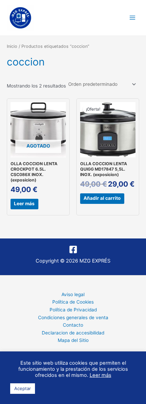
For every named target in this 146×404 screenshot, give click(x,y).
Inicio (12, 46)
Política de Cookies (73, 302)
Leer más (24, 203)
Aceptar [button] (22, 388)
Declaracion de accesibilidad (73, 332)
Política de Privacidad (73, 309)
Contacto (73, 325)
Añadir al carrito (102, 198)
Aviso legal (73, 294)
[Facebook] (73, 249)
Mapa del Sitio (73, 340)
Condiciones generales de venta (73, 317)
